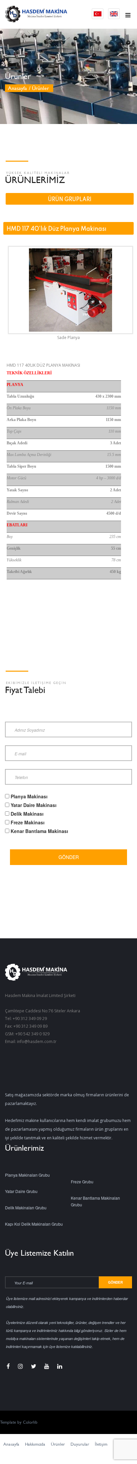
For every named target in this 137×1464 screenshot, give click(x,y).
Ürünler (58, 1444)
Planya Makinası (29, 796)
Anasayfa (17, 88)
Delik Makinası (27, 813)
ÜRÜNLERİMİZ (35, 179)
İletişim (101, 1444)
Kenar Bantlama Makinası (39, 831)
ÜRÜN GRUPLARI (69, 199)
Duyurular (79, 1444)
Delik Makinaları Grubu (26, 1207)
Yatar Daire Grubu (21, 1191)
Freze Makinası (28, 822)
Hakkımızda (35, 1444)
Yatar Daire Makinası (34, 805)
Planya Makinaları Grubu (27, 1175)
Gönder (69, 857)
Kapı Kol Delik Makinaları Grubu (34, 1224)
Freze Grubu (82, 1181)
